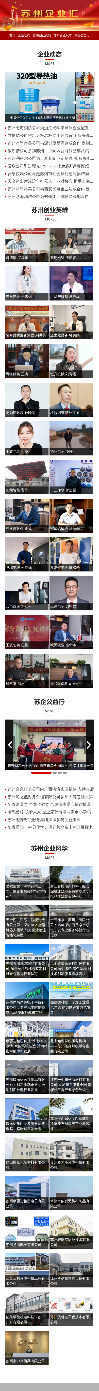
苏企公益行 (82, 35)
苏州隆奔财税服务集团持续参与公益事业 (44, 820)
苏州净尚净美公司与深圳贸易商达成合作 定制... (50, 143)
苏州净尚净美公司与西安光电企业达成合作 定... (50, 189)
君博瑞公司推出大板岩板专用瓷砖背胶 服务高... (50, 135)
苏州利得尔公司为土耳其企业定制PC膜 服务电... (51, 158)
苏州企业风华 (63, 35)
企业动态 (24, 35)
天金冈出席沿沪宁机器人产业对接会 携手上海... (50, 181)
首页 (12, 35)
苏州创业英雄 (42, 35)
